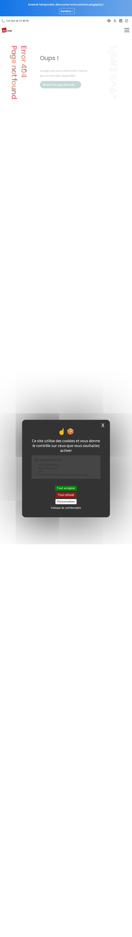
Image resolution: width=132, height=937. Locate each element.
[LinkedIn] (120, 21)
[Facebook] (109, 21)
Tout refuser (66, 495)
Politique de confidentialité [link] (66, 507)
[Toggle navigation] (126, 30)
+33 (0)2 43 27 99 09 (17, 20)
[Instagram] (126, 21)
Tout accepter (66, 488)
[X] (114, 21)
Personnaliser (66, 501)
